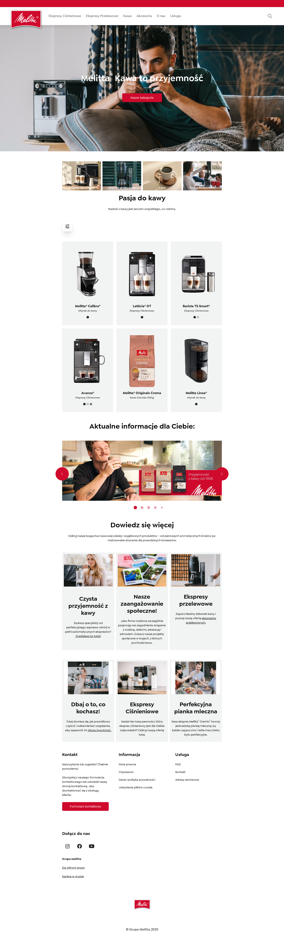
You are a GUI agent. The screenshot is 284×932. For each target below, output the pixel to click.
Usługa (175, 16)
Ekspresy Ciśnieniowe (65, 16)
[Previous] (62, 474)
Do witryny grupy (73, 867)
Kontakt (180, 772)
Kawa (127, 16)
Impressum (126, 772)
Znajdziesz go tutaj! (88, 636)
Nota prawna (127, 764)
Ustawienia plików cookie (135, 787)
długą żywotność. (99, 730)
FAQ (178, 764)
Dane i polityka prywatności (137, 780)
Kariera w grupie (73, 876)
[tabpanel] (142, 471)
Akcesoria (144, 16)
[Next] (221, 474)
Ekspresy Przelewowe (102, 16)
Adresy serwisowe (187, 780)
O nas (161, 16)
